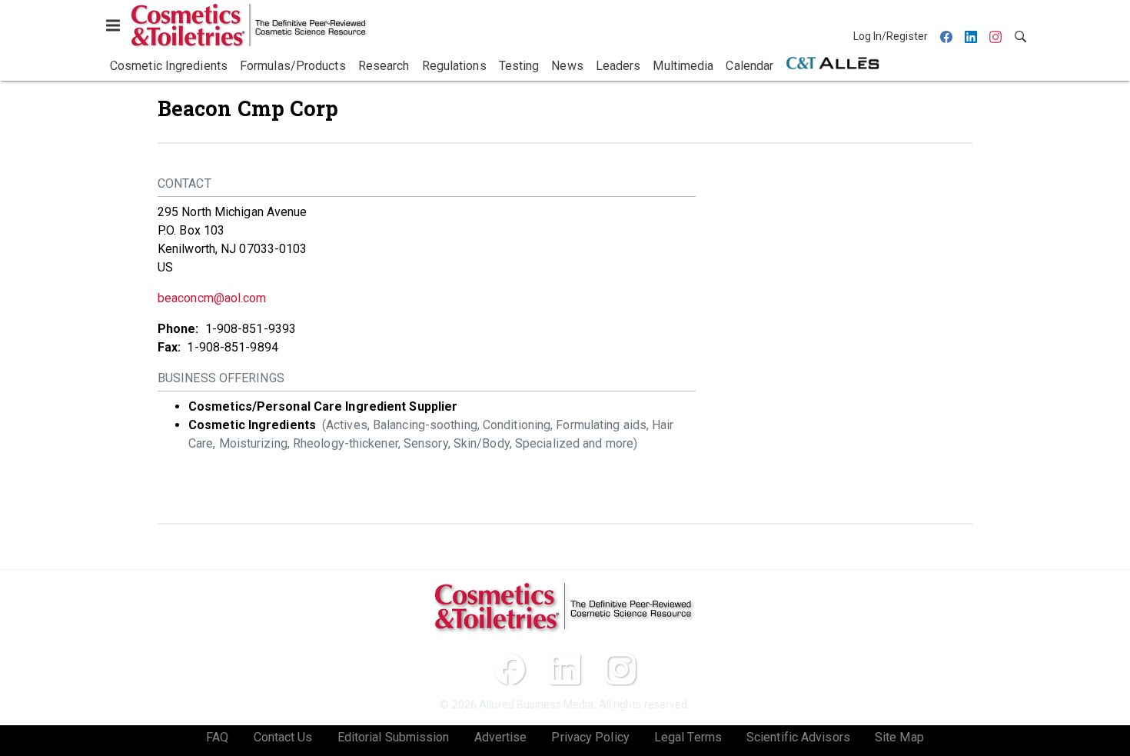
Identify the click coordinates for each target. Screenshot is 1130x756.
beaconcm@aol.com (212, 298)
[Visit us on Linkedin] (565, 669)
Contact (184, 183)
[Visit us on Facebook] (509, 669)
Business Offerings (221, 378)
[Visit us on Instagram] (620, 669)
